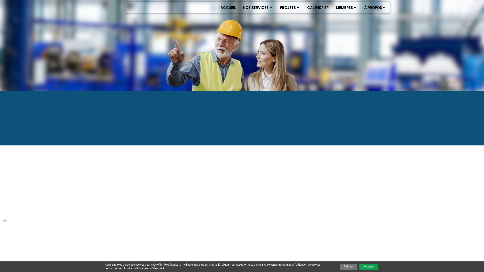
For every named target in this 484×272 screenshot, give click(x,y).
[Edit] (5, 220)
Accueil (228, 7)
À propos (373, 7)
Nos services (256, 7)
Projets (288, 7)
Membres (344, 7)
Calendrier (318, 7)
